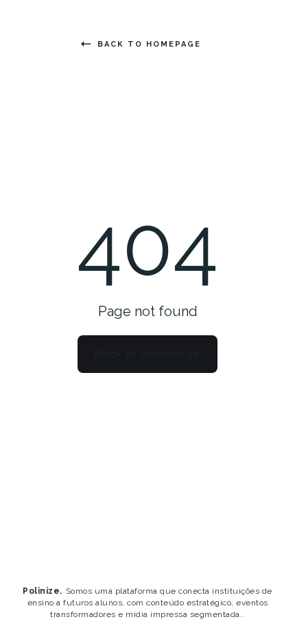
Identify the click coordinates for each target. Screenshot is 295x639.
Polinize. (42, 591)
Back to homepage (149, 44)
